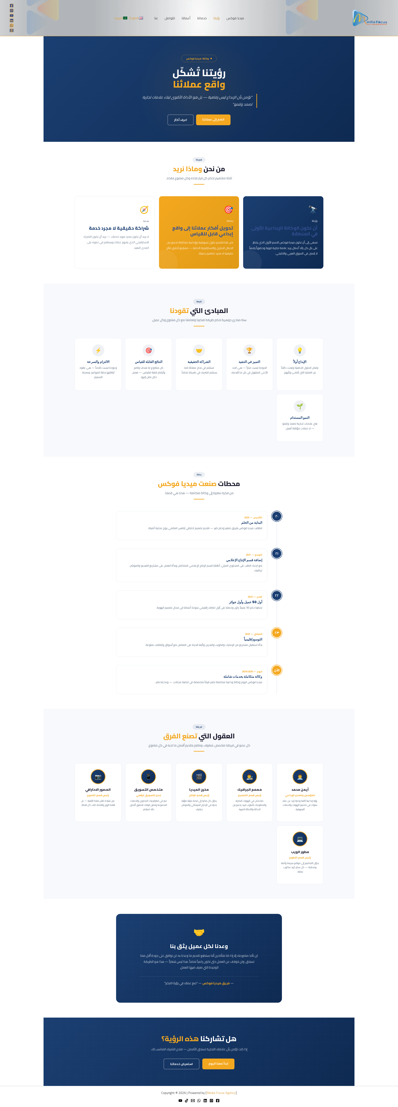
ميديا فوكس (235, 18)
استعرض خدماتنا (181, 1064)
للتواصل (170, 18)
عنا (156, 18)
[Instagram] (11, 10)
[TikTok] (186, 1100)
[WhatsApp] (11, 25)
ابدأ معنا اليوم (218, 1063)
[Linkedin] (11, 20)
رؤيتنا (216, 18)
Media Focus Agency (221, 1093)
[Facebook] (11, 5)
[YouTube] (11, 15)
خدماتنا (202, 18)
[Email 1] (11, 30)
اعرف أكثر (180, 120)
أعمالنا (186, 18)
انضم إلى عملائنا (213, 119)
